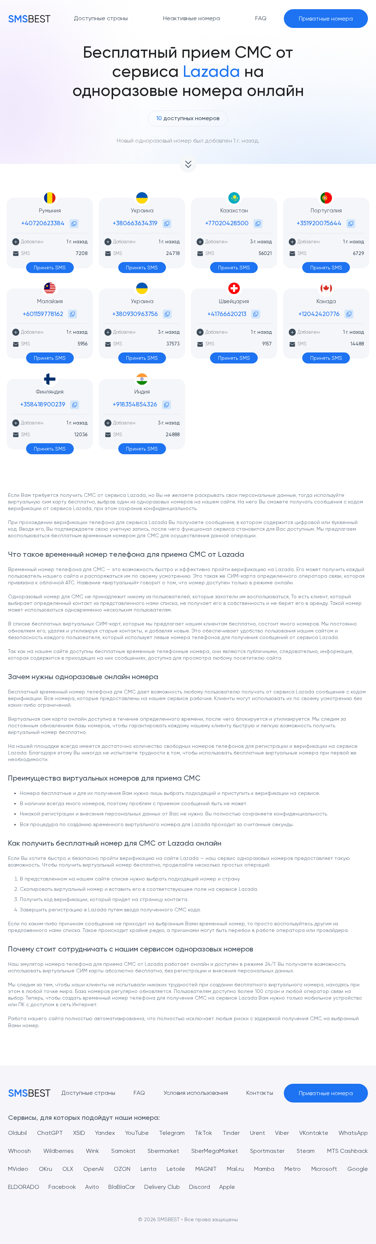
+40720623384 (43, 223)
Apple (227, 1186)
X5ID (79, 1132)
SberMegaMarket (214, 1150)
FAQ (139, 1092)
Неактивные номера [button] (191, 18)
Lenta (148, 1168)
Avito (92, 1186)
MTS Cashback (347, 1150)
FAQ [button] (261, 18)
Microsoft (324, 1168)
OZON (122, 1168)
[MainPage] (29, 18)
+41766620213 (226, 314)
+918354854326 (135, 404)
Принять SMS (50, 267)
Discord (199, 1186)
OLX (67, 1168)
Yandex (105, 1132)
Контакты (259, 1092)
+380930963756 (135, 314)
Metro (293, 1168)
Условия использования (195, 1092)
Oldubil (17, 1132)
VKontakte (313, 1132)
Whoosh (19, 1150)
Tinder (231, 1132)
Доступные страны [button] (101, 18)
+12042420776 (319, 314)
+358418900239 (42, 404)
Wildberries (58, 1150)
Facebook (62, 1186)
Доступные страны (88, 1092)
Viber (282, 1132)
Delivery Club (162, 1186)
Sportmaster (267, 1150)
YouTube (137, 1132)
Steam (306, 1150)
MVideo (18, 1168)
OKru (45, 1168)
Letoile (176, 1168)
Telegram (172, 1132)
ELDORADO (23, 1186)
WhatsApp (353, 1132)
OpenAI (93, 1168)
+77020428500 (227, 223)
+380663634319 (135, 223)
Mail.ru (235, 1168)
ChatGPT (50, 1132)
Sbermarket (163, 1150)
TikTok (203, 1132)
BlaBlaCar (121, 1186)
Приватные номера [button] (326, 18)
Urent (257, 1132)
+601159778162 (43, 314)
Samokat (123, 1150)
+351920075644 (319, 223)
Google (357, 1168)
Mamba (264, 1168)
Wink (92, 1150)
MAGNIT (206, 1168)
